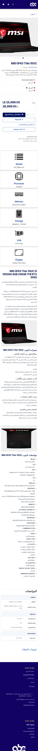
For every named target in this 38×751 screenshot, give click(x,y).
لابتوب (32, 14)
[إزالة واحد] (33, 115)
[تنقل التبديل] (13, 4)
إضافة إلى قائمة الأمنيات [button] (26, 124)
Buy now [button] (18, 119)
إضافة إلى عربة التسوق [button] (13, 114)
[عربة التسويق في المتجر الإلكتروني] (8, 4)
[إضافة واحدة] (27, 115)
